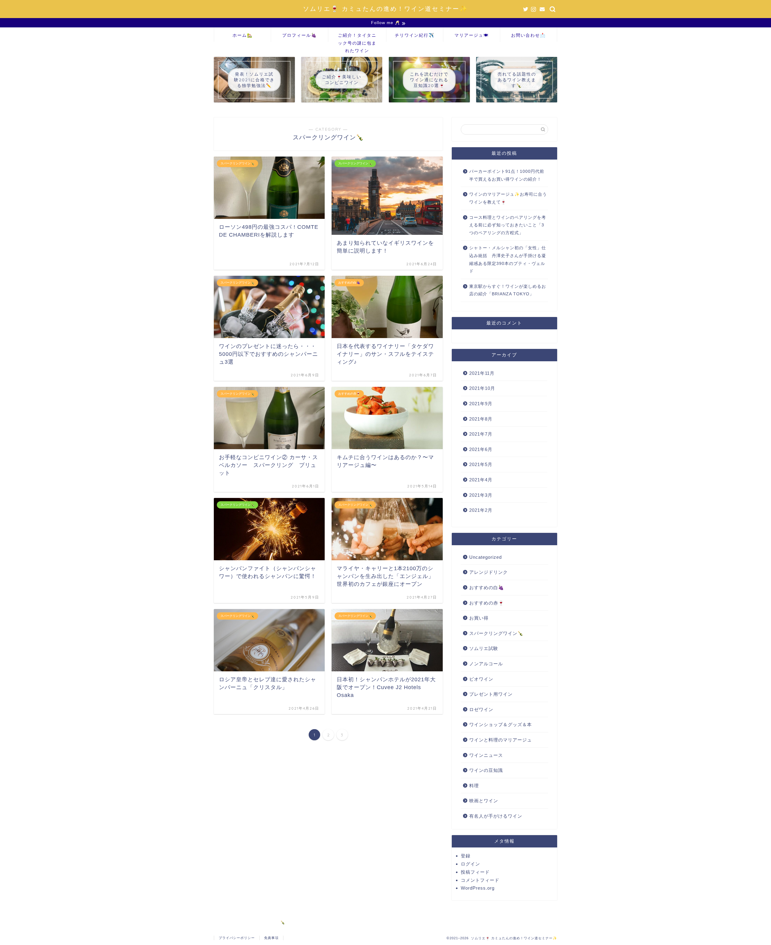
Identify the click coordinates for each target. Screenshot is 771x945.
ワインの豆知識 (486, 770)
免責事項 (271, 938)
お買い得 (479, 617)
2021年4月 (480, 479)
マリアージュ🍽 (471, 35)
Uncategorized (485, 557)
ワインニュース (486, 755)
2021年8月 (480, 418)
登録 (465, 855)
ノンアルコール (486, 663)
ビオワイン (481, 679)
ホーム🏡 (243, 35)
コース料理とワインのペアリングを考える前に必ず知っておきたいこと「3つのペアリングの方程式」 (507, 225)
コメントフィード (480, 880)
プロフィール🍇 (299, 35)
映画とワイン (483, 800)
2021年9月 (480, 403)
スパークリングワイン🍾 (496, 633)
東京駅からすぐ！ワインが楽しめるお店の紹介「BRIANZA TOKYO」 (507, 290)
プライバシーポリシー (237, 938)
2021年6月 (480, 449)
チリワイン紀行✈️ (414, 35)
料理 (474, 785)
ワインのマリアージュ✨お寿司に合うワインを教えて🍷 (508, 198)
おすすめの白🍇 (486, 587)
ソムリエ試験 (483, 648)
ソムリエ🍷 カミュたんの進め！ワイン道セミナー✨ (385, 8)
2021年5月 (480, 464)
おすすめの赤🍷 (486, 602)
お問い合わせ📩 (528, 35)
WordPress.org (478, 888)
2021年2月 (480, 510)
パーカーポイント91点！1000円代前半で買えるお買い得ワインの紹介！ (506, 175)
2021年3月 (480, 495)
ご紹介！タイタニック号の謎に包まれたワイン (357, 37)
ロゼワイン (481, 709)
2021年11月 (482, 373)
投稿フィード (475, 872)
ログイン (470, 863)
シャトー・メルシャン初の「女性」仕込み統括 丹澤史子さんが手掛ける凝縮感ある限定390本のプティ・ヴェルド (507, 259)
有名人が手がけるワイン (495, 816)
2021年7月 (480, 434)
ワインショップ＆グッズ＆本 (500, 724)
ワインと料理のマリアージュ (500, 739)
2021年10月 (482, 388)
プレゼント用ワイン (491, 694)
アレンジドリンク (488, 572)
